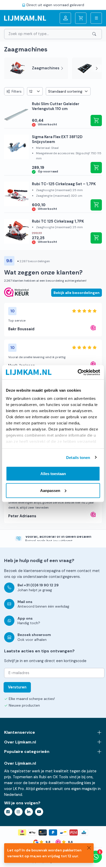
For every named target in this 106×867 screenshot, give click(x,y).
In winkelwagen (96, 120)
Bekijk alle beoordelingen (77, 292)
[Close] (89, 847)
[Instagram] (18, 812)
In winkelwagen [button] (96, 167)
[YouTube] (39, 812)
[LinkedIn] (29, 812)
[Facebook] (8, 812)
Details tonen (78, 457)
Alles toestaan (53, 473)
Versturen (17, 687)
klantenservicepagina (42, 570)
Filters (17, 91)
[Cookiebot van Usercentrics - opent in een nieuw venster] (77, 372)
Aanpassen (50, 490)
